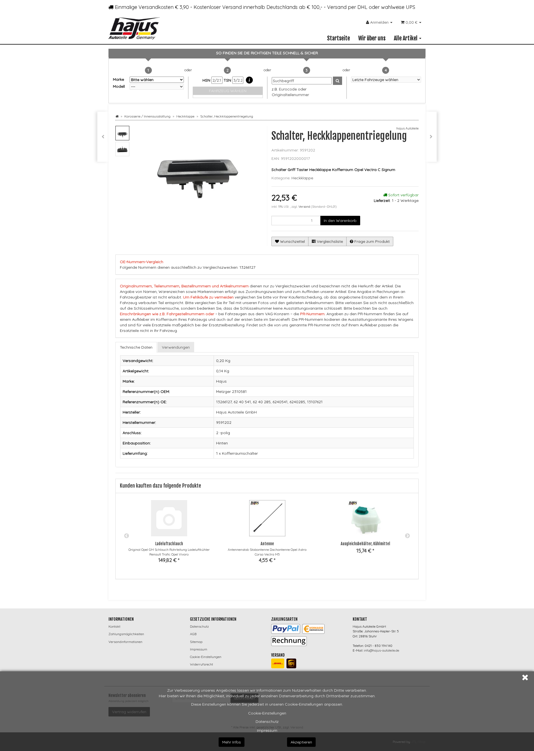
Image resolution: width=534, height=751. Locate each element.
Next (407, 536)
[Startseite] (116, 116)
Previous (126, 536)
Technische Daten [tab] (136, 347)
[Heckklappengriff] (102, 137)
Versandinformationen (125, 642)
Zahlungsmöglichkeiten (126, 634)
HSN (206, 80)
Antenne (267, 543)
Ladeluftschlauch (169, 543)
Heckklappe (302, 177)
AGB (193, 634)
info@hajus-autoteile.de (381, 650)
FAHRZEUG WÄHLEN (227, 90)
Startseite (338, 38)
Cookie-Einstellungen (267, 713)
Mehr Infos (231, 742)
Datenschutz (267, 721)
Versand (304, 207)
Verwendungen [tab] (176, 347)
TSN (228, 80)
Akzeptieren (301, 742)
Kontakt (114, 626)
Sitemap (196, 642)
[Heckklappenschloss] (431, 137)
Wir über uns (371, 38)
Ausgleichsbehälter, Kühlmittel (365, 543)
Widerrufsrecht (201, 664)
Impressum (267, 730)
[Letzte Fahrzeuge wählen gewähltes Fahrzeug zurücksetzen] (386, 80)
